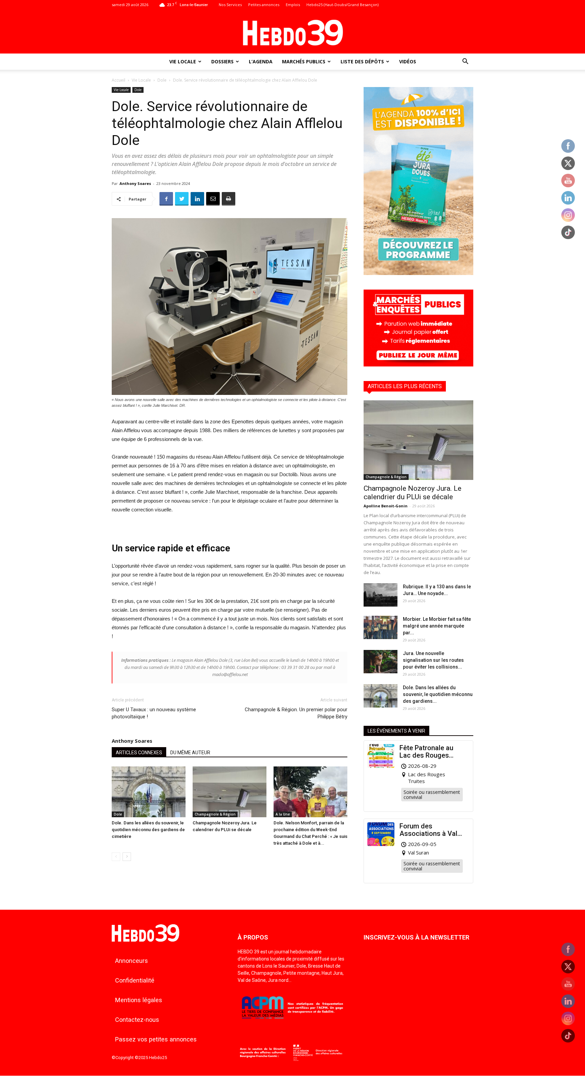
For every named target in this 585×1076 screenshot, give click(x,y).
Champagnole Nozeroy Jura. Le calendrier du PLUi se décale (412, 492)
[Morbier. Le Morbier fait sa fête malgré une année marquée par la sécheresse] (380, 627)
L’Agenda (261, 61)
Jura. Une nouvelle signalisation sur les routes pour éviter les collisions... (433, 660)
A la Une (283, 814)
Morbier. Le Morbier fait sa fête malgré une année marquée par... (437, 625)
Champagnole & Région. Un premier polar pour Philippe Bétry (296, 713)
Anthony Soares (135, 183)
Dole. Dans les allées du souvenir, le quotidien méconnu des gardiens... (438, 694)
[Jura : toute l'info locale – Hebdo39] (292, 32)
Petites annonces (263, 4)
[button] (465, 62)
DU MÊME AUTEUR (190, 752)
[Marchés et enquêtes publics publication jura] (418, 364)
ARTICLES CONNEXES (139, 752)
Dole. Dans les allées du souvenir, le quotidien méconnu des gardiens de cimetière (148, 829)
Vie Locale (182, 61)
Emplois (293, 4)
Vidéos (407, 61)
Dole (162, 80)
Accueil (118, 80)
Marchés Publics (303, 61)
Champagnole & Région (215, 814)
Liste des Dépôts (362, 61)
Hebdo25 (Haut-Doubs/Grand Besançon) (342, 4)
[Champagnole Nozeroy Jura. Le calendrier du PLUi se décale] (229, 791)
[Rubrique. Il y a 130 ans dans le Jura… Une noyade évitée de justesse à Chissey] (380, 595)
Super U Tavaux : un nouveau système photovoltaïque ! (154, 713)
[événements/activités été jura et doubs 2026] (418, 273)
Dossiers (222, 61)
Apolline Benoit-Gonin (386, 505)
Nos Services (230, 4)
